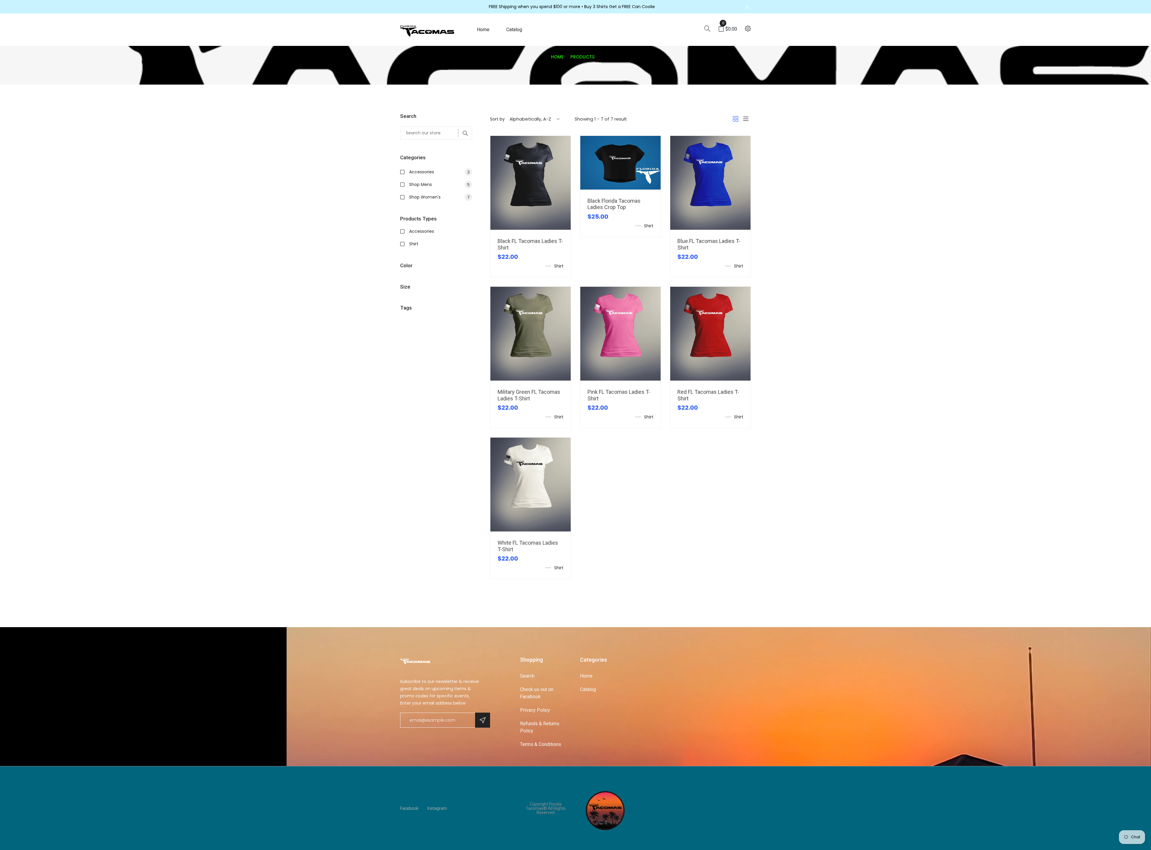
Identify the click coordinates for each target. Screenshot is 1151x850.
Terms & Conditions (540, 744)
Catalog (514, 29)
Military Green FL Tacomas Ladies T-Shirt (529, 395)
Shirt (413, 244)
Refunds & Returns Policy (539, 727)
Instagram (437, 808)
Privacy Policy (535, 710)
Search (527, 676)
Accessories (439, 172)
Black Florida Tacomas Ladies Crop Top (614, 204)
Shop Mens (439, 184)
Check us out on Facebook (536, 693)
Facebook (409, 808)
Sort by (497, 119)
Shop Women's (439, 197)
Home (483, 29)
